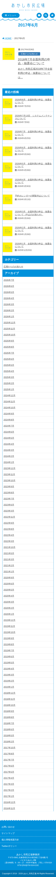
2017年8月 (9, 753)
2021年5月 (9, 553)
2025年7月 (9, 353)
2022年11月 (9, 517)
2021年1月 (9, 571)
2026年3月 (9, 304)
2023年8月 (9, 492)
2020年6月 (9, 583)
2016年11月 (9, 808)
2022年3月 (9, 541)
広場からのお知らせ (29, 54)
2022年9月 (9, 523)
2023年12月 (9, 468)
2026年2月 (9, 310)
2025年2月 (9, 383)
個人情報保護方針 (10, 839)
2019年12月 (9, 620)
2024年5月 (9, 438)
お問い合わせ (8, 827)
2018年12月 (9, 693)
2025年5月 (9, 365)
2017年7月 (9, 760)
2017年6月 (9, 766)
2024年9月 (9, 413)
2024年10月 (9, 407)
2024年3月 (9, 450)
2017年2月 (9, 790)
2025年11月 (9, 328)
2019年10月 (9, 632)
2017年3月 (9, 784)
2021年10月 (9, 547)
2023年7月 (9, 498)
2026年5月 (9, 292)
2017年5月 (9, 772)
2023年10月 (9, 480)
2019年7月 (9, 650)
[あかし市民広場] (28, 7)
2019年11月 (9, 626)
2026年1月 (9, 316)
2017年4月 (9, 778)
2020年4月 (9, 596)
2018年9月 (9, 711)
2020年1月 (9, 614)
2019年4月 (9, 668)
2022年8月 (9, 529)
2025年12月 (9, 322)
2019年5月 (9, 662)
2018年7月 (9, 723)
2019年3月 (9, 675)
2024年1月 (9, 462)
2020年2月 (9, 608)
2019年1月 (9, 687)
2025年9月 (9, 341)
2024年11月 (9, 401)
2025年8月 (9, 347)
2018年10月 (9, 705)
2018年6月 (9, 729)
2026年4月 (9, 298)
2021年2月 (9, 565)
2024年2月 (9, 456)
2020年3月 (9, 602)
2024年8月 (9, 419)
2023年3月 (9, 511)
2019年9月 (9, 638)
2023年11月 (9, 474)
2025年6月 (9, 359)
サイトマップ (8, 833)
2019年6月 (9, 656)
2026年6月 (9, 286)
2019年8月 (9, 644)
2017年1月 (9, 796)
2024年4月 (9, 444)
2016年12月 (9, 802)
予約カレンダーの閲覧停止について (32, 195)
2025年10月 (9, 334)
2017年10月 (9, 747)
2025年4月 (9, 371)
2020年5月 (9, 590)
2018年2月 (9, 741)
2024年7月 (9, 426)
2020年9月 (9, 577)
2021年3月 (9, 559)
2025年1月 (9, 389)
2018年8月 (9, 717)
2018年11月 (9, 699)
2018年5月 (9, 735)
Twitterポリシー (9, 846)
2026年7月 (9, 280)
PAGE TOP (51, 848)
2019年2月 (9, 681)
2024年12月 (9, 395)
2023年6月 (9, 505)
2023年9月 (9, 486)
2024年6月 (9, 432)
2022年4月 (9, 535)
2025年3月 (9, 377)
